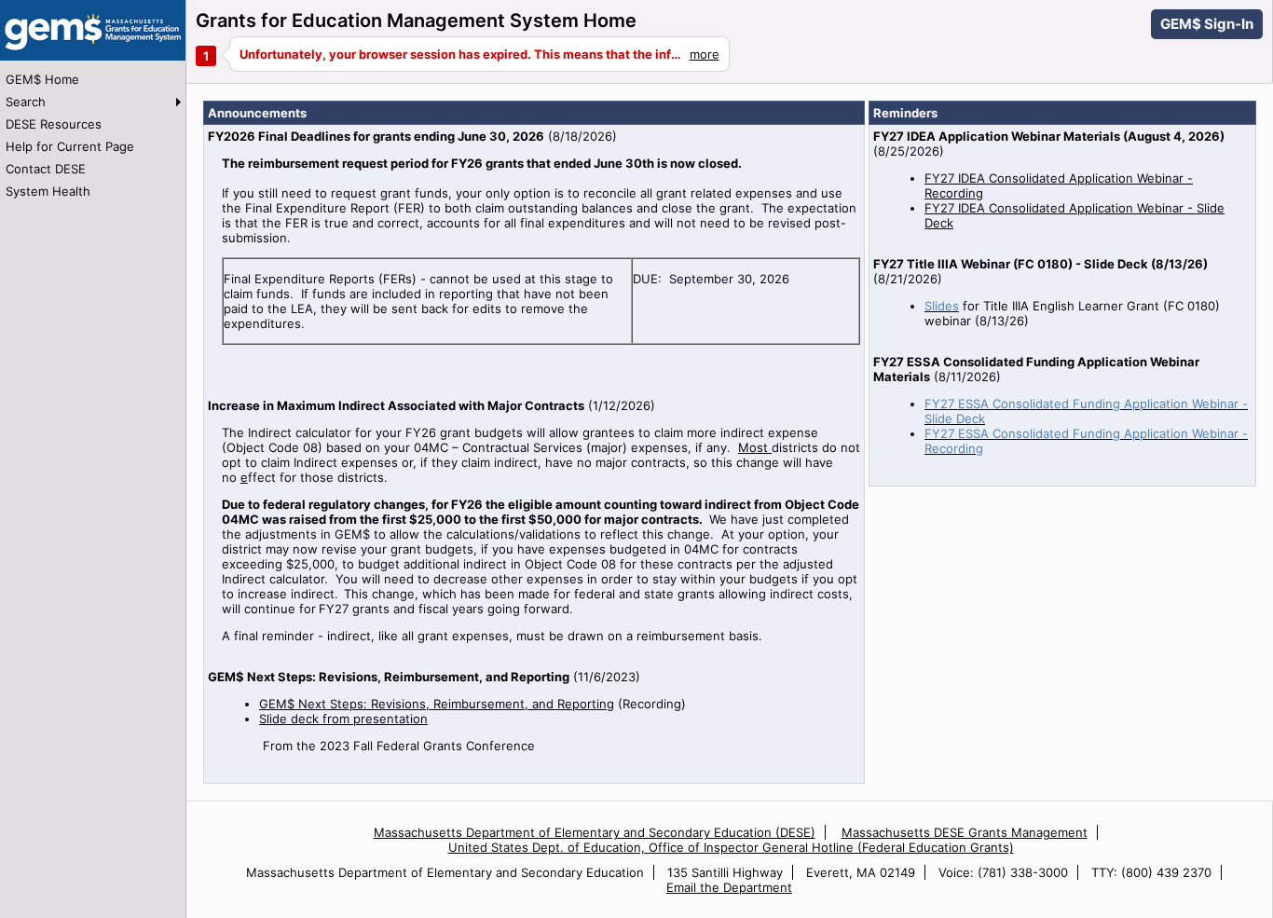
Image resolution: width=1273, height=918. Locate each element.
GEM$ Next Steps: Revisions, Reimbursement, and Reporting (436, 703)
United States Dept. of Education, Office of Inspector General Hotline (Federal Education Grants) (731, 847)
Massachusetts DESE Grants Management (965, 832)
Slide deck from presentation (343, 718)
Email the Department (729, 887)
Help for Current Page (70, 146)
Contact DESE (46, 168)
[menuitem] (92, 79)
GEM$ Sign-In (1206, 24)
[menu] (92, 135)
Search (26, 101)
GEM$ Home (42, 79)
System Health (48, 191)
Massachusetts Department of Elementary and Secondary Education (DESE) (594, 832)
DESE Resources (54, 123)
